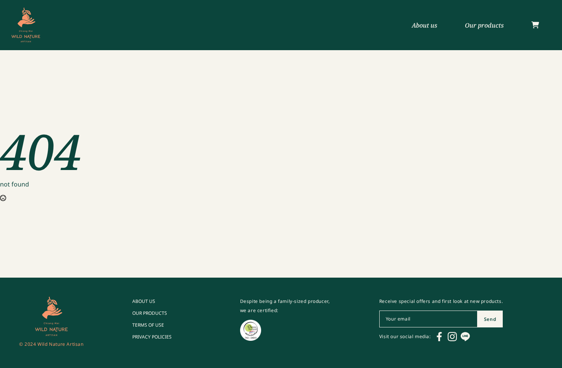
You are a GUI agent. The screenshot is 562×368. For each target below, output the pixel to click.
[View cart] (535, 25)
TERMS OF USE (148, 325)
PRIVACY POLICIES (152, 337)
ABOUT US (143, 301)
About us (424, 25)
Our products (484, 25)
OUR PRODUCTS (149, 313)
